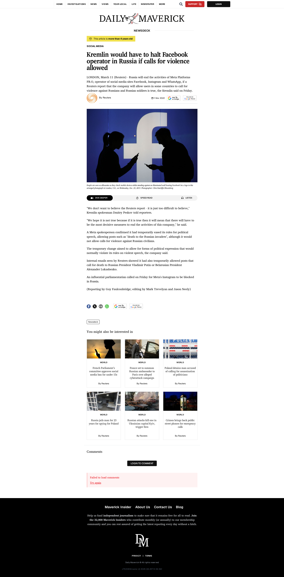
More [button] (162, 4)
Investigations (76, 4)
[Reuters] (92, 98)
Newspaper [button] (147, 4)
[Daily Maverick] (142, 19)
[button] (173, 98)
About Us (142, 507)
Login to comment (142, 463)
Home (59, 4)
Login (219, 4)
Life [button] (134, 4)
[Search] (181, 4)
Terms (148, 556)
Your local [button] (120, 4)
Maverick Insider (118, 507)
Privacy (136, 556)
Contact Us (163, 507)
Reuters (107, 97)
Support (192, 4)
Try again (95, 483)
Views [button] (105, 4)
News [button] (94, 4)
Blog (179, 507)
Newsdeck (93, 322)
